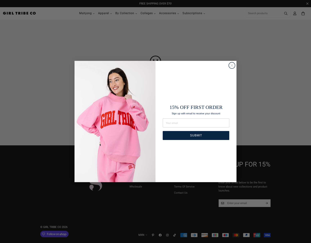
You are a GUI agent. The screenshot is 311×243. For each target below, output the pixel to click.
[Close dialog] (232, 65)
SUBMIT (196, 135)
